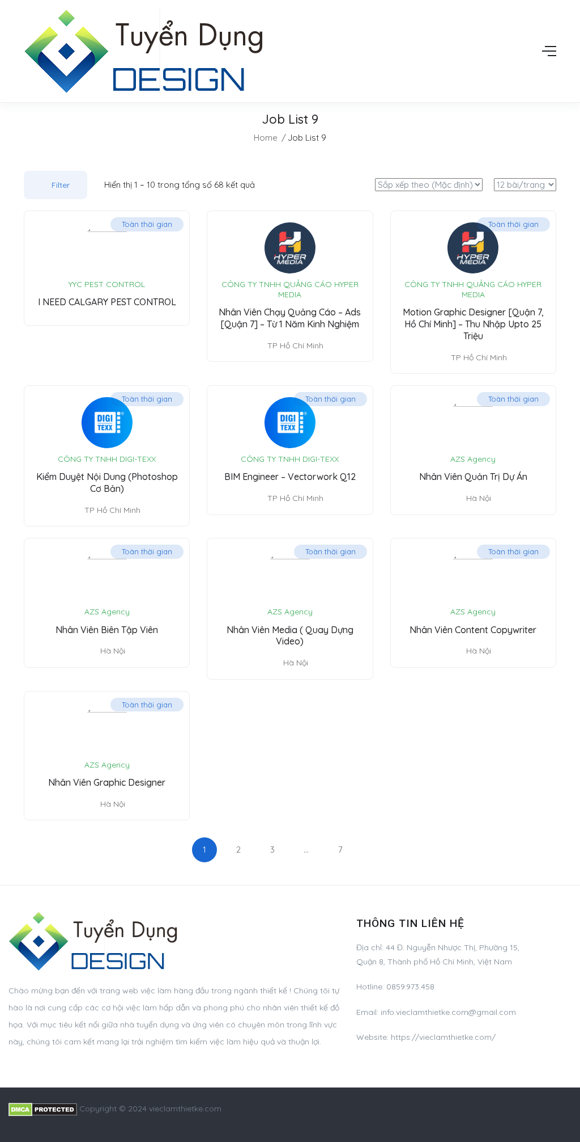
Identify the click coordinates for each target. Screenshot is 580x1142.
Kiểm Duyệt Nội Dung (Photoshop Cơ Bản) (107, 482)
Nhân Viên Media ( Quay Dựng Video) (290, 635)
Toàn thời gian (147, 224)
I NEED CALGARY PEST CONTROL (107, 301)
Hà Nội (478, 498)
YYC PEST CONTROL (107, 284)
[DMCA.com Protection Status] (42, 1108)
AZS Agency (473, 459)
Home (266, 137)
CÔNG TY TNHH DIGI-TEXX (107, 459)
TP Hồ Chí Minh (295, 345)
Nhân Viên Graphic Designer (106, 782)
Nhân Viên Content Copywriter (473, 629)
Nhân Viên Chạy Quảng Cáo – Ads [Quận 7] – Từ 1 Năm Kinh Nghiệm (290, 318)
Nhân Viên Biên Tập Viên (107, 629)
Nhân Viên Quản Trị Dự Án (473, 476)
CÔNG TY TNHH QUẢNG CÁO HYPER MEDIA (290, 289)
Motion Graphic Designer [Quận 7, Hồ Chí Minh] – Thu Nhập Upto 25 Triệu (473, 324)
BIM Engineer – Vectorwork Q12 (290, 476)
